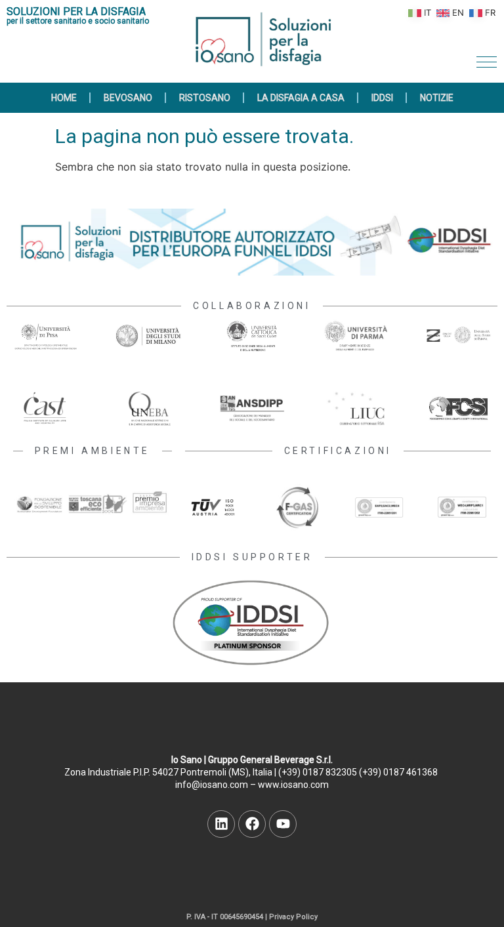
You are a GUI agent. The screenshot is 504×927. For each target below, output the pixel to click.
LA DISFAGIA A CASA (301, 98)
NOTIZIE (436, 98)
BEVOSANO (128, 98)
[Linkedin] (221, 824)
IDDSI (382, 98)
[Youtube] (283, 824)
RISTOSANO (204, 98)
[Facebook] (252, 824)
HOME (64, 98)
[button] (486, 62)
